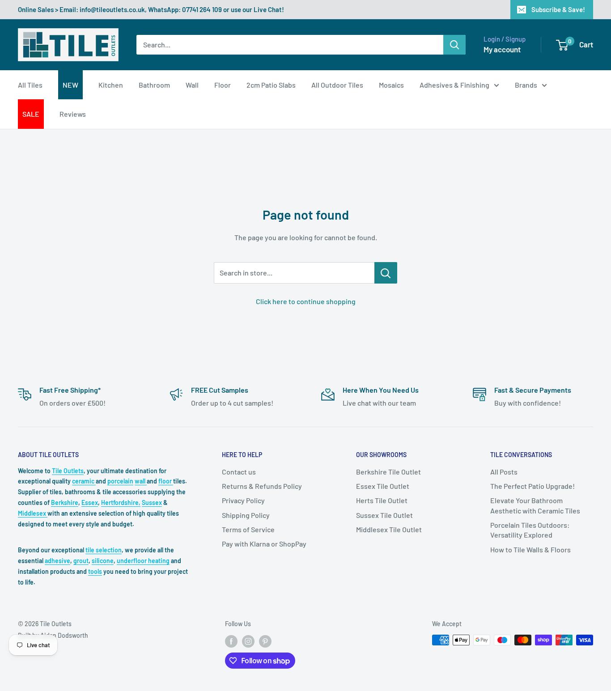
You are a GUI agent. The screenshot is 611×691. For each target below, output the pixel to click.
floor (165, 481)
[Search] (454, 45)
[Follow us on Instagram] (248, 641)
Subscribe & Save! (558, 9)
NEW (70, 85)
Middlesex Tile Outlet (389, 529)
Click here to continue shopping (306, 301)
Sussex (152, 502)
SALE (30, 114)
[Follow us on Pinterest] (265, 641)
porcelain (120, 481)
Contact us (239, 471)
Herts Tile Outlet (381, 500)
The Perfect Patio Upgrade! (532, 486)
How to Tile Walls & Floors (530, 549)
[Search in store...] (385, 273)
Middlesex (32, 513)
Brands (526, 85)
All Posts (504, 471)
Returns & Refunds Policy (262, 486)
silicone (103, 560)
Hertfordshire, (120, 502)
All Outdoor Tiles (337, 85)
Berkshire (64, 502)
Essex (89, 502)
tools (95, 571)
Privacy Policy (243, 500)
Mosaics (391, 85)
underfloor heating (143, 560)
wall (141, 481)
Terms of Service (248, 529)
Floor (222, 85)
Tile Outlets (68, 471)
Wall (192, 85)
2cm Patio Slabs (271, 85)
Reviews (72, 114)
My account (502, 49)
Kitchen (110, 85)
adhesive (57, 560)
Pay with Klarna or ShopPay (264, 543)
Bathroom (154, 85)
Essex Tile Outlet (382, 486)
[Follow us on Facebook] (231, 641)
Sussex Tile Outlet (384, 515)
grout (81, 560)
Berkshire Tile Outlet (388, 471)
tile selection (103, 550)
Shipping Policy (246, 515)
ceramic (84, 481)
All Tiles (30, 85)
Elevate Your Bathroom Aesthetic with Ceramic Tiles (535, 505)
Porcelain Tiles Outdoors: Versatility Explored (530, 530)
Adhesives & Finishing (454, 85)
